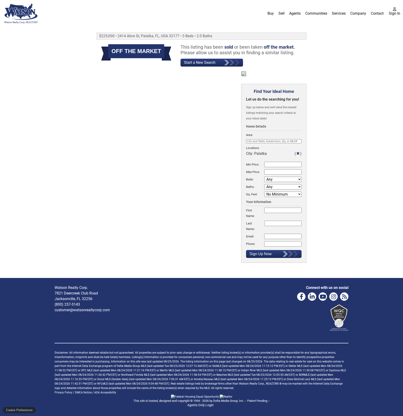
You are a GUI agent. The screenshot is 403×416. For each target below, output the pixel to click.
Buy (271, 13)
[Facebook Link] (301, 296)
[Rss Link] (344, 296)
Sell (281, 13)
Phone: (250, 244)
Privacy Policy (63, 392)
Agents (295, 13)
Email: (250, 236)
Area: (249, 135)
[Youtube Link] (323, 296)
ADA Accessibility (105, 392)
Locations (252, 148)
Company (358, 13)
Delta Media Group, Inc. (228, 400)
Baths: (250, 187)
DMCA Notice (83, 392)
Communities (316, 13)
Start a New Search (199, 62)
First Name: (250, 213)
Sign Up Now (261, 254)
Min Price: (252, 164)
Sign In (394, 13)
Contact (377, 13)
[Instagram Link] (333, 296)
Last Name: (250, 226)
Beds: (250, 179)
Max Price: (253, 172)
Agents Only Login (200, 405)
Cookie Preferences (19, 410)
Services (339, 13)
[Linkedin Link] (312, 296)
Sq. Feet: (251, 194)
